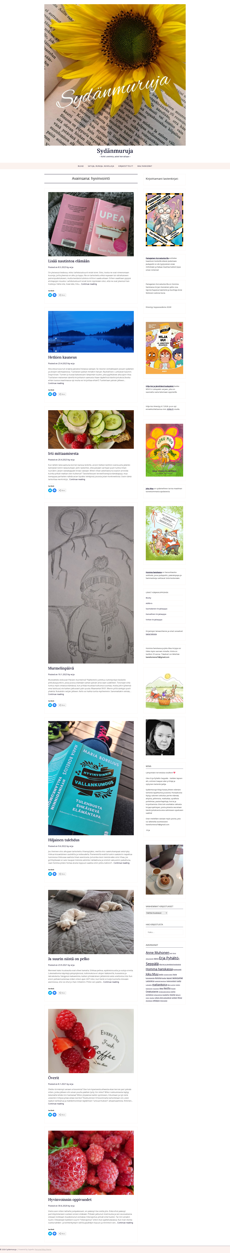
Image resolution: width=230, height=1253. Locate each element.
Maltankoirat (144, 166)
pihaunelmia (158, 995)
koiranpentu (150, 978)
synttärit (174, 998)
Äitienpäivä (163, 1001)
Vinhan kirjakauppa (154, 619)
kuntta (164, 978)
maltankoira (159, 984)
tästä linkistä (151, 634)
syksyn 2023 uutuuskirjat (163, 998)
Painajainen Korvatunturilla (157, 258)
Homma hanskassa (154, 572)
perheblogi (149, 995)
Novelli (173, 988)
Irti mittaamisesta (63, 453)
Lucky (179, 981)
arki (171, 953)
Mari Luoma (171, 985)
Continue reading (89, 284)
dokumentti (149, 959)
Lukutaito (149, 985)
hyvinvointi (177, 969)
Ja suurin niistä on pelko (68, 959)
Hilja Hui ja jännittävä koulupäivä (170, 964)
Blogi (81, 166)
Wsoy (180, 998)
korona (158, 978)
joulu (161, 974)
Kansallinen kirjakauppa (156, 614)
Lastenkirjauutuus (160, 981)
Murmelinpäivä (61, 668)
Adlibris (149, 603)
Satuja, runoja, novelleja (101, 166)
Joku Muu (149, 488)
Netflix (167, 988)
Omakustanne (152, 991)
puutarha (165, 995)
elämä (156, 958)
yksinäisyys (149, 1001)
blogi (174, 953)
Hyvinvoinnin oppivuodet (70, 1199)
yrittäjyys (156, 1000)
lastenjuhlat (177, 978)
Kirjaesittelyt (125, 166)
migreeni (156, 988)
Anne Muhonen (157, 952)
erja (71, 267)
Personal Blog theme (43, 1249)
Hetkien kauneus (62, 357)
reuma (172, 994)
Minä (161, 988)
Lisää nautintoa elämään (69, 261)
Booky (148, 598)
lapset (169, 978)
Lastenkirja (150, 981)
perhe (173, 992)
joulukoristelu (168, 974)
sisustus (152, 998)
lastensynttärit (171, 981)
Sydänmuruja (115, 150)
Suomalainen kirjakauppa (156, 608)
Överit (53, 1078)
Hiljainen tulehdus (63, 840)
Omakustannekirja (164, 992)
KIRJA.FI (170, 409)
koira (175, 974)
